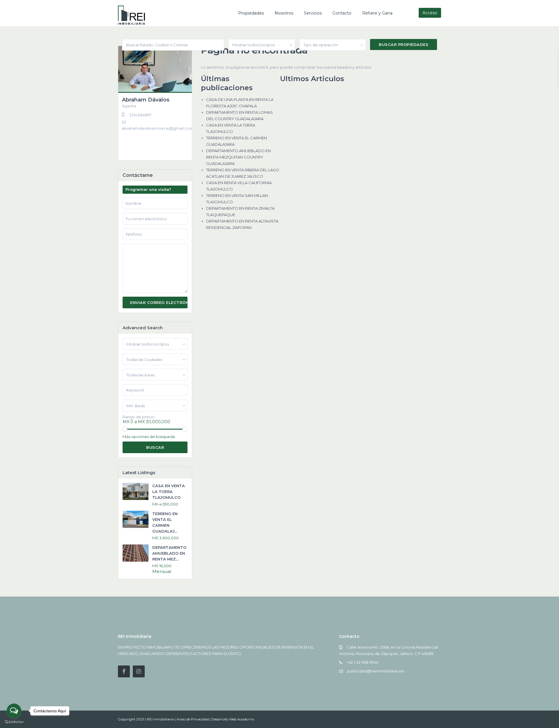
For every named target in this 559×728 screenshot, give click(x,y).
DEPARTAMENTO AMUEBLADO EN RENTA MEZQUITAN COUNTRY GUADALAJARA (238, 157)
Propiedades (251, 13)
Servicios (313, 13)
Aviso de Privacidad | (193, 719)
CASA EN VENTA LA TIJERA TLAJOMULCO (168, 491)
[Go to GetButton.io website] (14, 722)
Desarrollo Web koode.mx (232, 719)
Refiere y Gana (377, 13)
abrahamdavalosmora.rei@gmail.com (157, 128)
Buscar (155, 447)
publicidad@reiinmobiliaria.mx (375, 671)
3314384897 (140, 115)
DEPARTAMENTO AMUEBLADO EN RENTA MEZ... (169, 553)
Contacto (341, 13)
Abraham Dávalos (145, 100)
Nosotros (284, 13)
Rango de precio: (139, 417)
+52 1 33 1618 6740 (362, 662)
